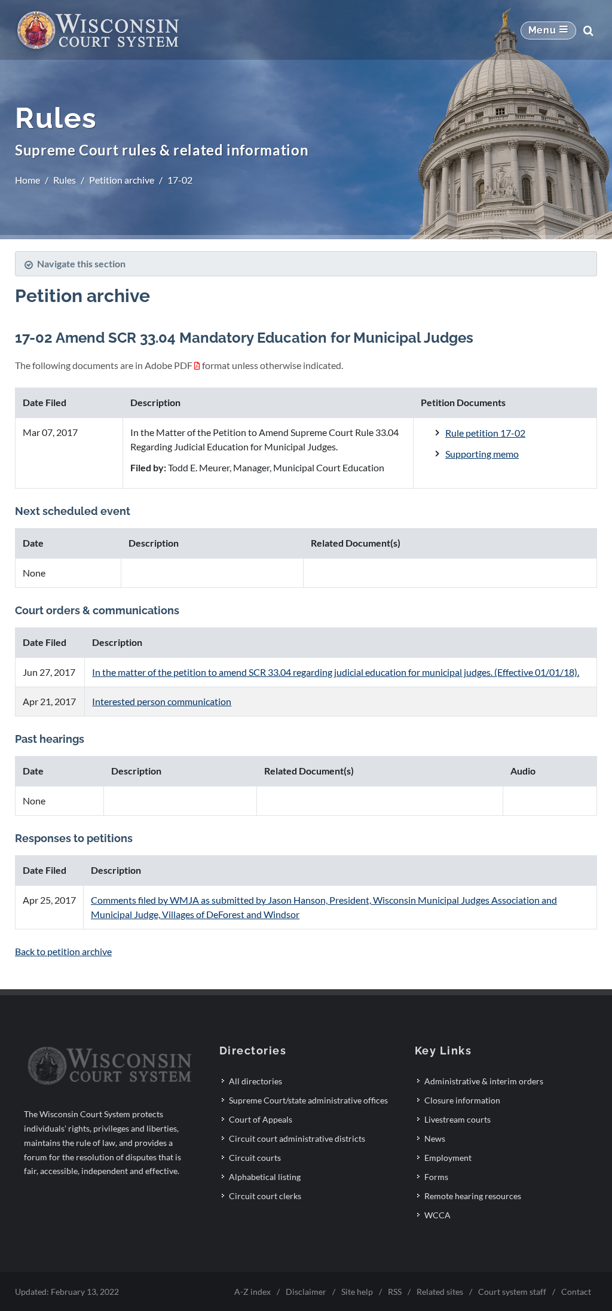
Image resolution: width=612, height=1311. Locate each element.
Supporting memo (482, 453)
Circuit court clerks (265, 1196)
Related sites (440, 1291)
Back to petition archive (63, 951)
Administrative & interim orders (483, 1081)
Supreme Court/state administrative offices (308, 1100)
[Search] (588, 30)
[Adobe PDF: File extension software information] (197, 365)
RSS (395, 1291)
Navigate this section (81, 263)
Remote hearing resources (472, 1196)
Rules (64, 179)
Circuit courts (255, 1158)
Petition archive (121, 179)
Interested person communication (161, 701)
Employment (448, 1158)
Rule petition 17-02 (485, 432)
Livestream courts (457, 1119)
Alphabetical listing (265, 1177)
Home (27, 179)
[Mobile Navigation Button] (548, 30)
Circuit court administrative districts (297, 1138)
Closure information (462, 1100)
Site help (357, 1291)
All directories (255, 1081)
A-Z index (252, 1291)
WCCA (437, 1215)
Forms (436, 1177)
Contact (576, 1291)
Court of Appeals (260, 1119)
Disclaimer (306, 1291)
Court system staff (512, 1291)
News (434, 1138)
